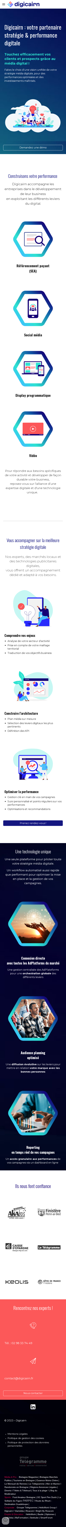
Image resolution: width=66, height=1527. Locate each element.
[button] (3, 4)
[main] (33, 48)
